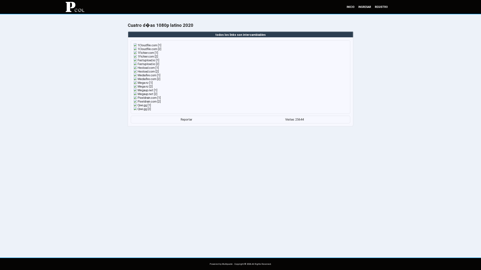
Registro (381, 6)
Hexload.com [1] (148, 68)
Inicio (351, 6)
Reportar (186, 119)
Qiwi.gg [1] (144, 105)
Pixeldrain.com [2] (149, 101)
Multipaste (227, 264)
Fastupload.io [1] (148, 60)
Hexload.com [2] (148, 71)
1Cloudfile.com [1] (149, 45)
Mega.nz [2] (145, 86)
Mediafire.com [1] (148, 75)
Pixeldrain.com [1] (149, 98)
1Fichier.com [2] (147, 56)
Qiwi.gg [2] (144, 109)
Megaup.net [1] (147, 90)
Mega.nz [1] (145, 83)
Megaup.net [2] (147, 94)
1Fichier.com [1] (147, 53)
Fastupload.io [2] (148, 64)
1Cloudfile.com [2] (149, 49)
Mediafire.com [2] (148, 79)
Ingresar (364, 6)
